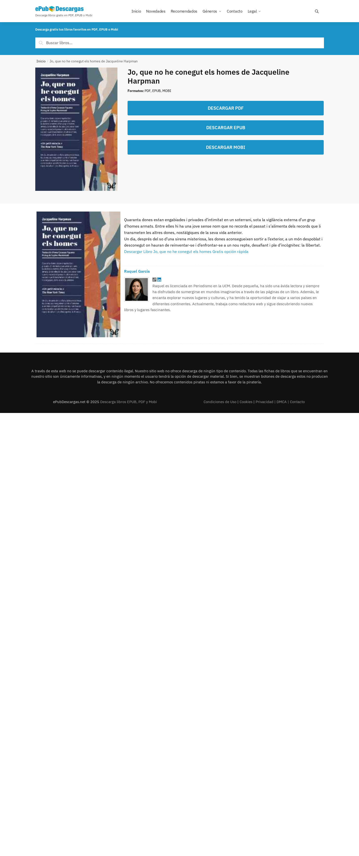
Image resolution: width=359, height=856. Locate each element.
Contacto (297, 401)
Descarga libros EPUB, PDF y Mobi (128, 401)
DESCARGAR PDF (226, 108)
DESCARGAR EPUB (225, 127)
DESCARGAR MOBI (225, 147)
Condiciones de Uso (220, 401)
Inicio (41, 61)
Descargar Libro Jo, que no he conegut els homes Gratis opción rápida (186, 251)
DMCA (282, 401)
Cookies (246, 401)
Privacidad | (266, 401)
